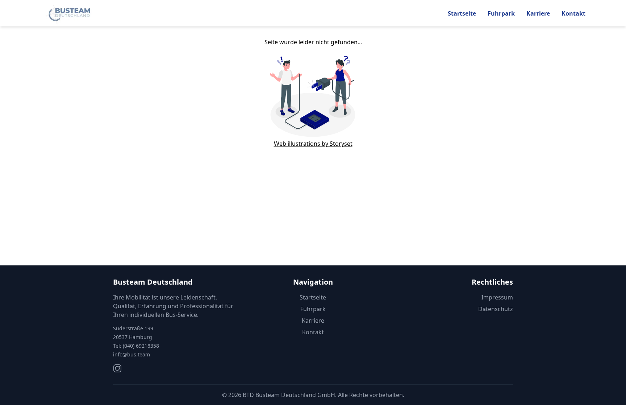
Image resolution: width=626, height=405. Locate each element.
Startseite (462, 13)
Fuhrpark (501, 13)
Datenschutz (495, 309)
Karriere (538, 13)
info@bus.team (131, 354)
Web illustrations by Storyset (313, 144)
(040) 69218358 (141, 345)
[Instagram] (117, 368)
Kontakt (573, 13)
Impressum (497, 297)
